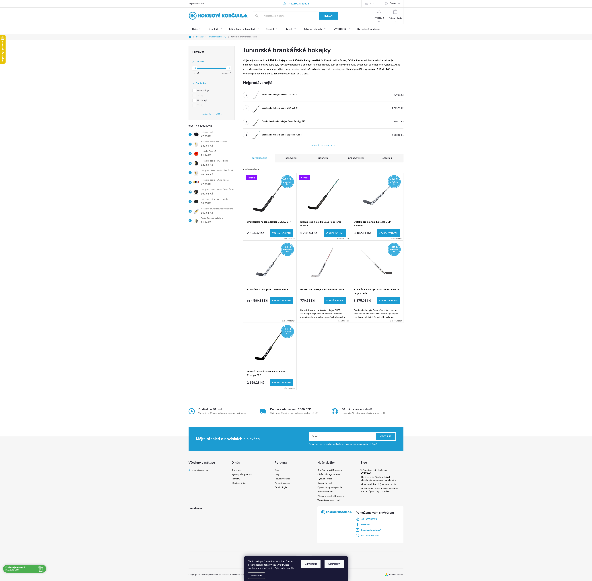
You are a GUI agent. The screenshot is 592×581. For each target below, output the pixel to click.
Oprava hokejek (324, 483)
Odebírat (385, 436)
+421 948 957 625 (369, 535)
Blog (277, 470)
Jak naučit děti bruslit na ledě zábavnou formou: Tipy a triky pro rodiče (379, 490)
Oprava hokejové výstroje (329, 487)
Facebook (365, 524)
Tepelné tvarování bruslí (328, 500)
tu (293, 568)
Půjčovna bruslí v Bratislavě (330, 496)
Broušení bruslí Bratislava (329, 470)
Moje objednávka (196, 3)
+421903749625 (369, 519)
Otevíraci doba (238, 483)
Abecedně (387, 158)
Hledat (329, 16)
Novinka (202, 100)
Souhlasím (334, 564)
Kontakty (236, 478)
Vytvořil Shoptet (396, 574)
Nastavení (256, 575)
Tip (199, 105)
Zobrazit (281, 233)
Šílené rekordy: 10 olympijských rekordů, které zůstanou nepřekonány (378, 478)
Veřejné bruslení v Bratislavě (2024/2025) (373, 471)
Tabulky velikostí (282, 478)
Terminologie (281, 487)
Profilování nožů (325, 491)
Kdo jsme (236, 470)
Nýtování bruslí (324, 478)
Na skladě (203, 90)
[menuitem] (197, 29)
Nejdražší (323, 158)
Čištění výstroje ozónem (328, 474)
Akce (200, 95)
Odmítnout (310, 564)
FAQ (277, 474)
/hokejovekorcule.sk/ (371, 530)
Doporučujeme (259, 158)
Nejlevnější (291, 158)
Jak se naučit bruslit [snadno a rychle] (378, 484)
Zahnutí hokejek (282, 483)
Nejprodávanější (355, 158)
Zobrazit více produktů (322, 145)
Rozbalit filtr (210, 113)
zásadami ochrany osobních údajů (361, 444)
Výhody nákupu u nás (242, 474)
